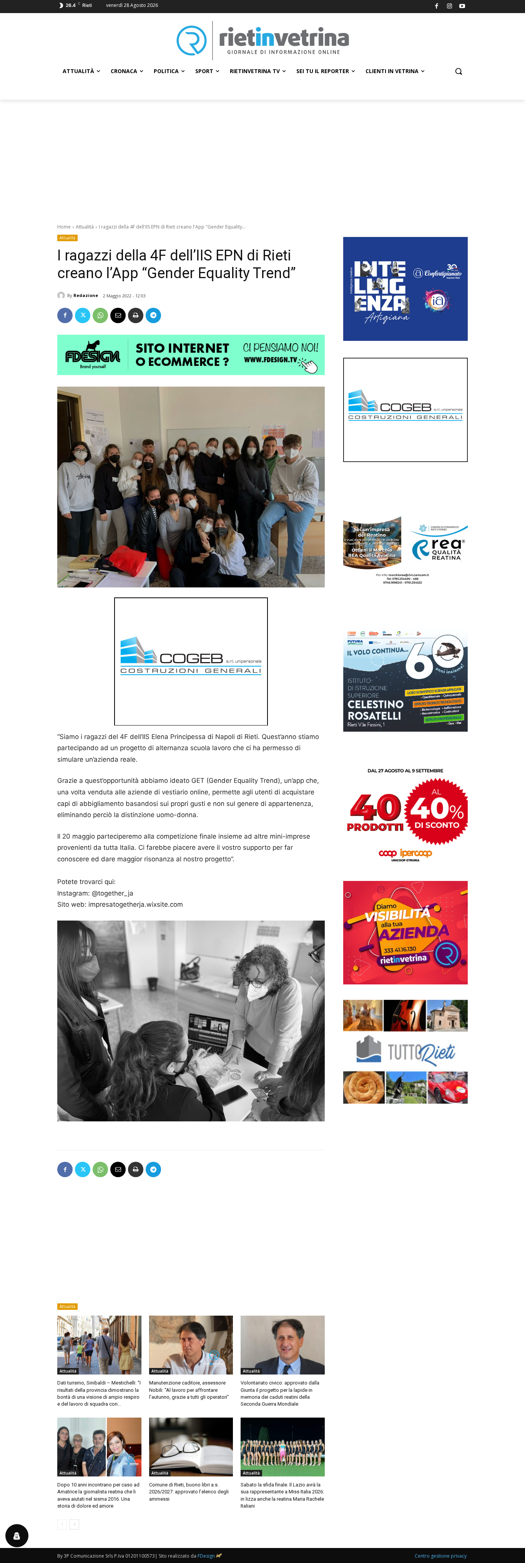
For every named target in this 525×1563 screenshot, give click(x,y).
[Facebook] (436, 6)
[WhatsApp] (100, 315)
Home (64, 227)
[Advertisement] (262, 157)
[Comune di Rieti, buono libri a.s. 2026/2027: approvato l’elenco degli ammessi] (191, 1447)
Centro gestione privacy (441, 1556)
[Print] (135, 315)
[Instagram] (449, 6)
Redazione (85, 295)
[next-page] (74, 1525)
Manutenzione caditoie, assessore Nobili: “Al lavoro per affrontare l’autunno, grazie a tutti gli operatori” (189, 1390)
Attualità (85, 227)
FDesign (206, 1556)
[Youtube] (462, 6)
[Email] (118, 315)
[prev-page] (62, 1525)
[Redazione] (62, 295)
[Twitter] (82, 315)
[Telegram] (153, 315)
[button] (458, 71)
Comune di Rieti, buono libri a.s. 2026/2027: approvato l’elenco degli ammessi (189, 1491)
